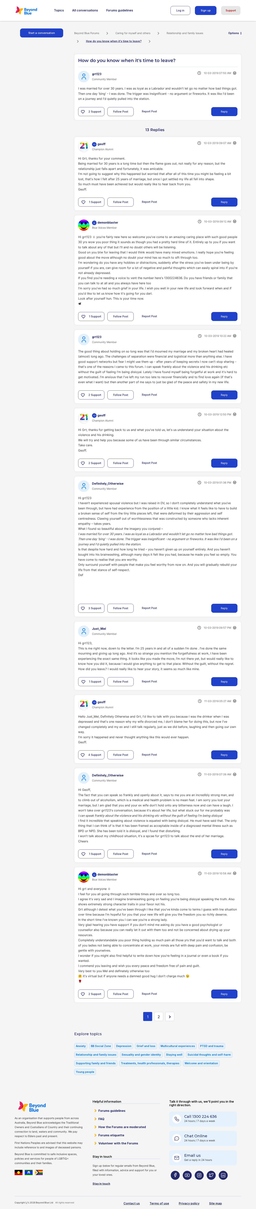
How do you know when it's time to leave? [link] (113, 41)
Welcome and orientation (201, 1063)
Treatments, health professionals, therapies (150, 1063)
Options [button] (233, 33)
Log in (180, 10)
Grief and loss (146, 1046)
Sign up (206, 10)
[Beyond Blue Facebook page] (175, 1182)
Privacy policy (189, 1203)
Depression (123, 1046)
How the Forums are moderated (122, 1127)
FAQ (101, 1119)
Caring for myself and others (132, 33)
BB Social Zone (101, 1046)
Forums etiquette (111, 1135)
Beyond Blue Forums (31, 10)
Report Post (149, 111)
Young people (85, 1071)
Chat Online (195, 1136)
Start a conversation (41, 32)
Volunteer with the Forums (118, 1143)
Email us (192, 1155)
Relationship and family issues (185, 33)
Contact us (132, 1203)
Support (231, 10)
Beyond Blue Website (32, 1106)
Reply (224, 111)
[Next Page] (169, 1016)
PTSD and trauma (211, 1046)
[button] (83, 111)
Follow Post (120, 111)
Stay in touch (101, 1183)
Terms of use (159, 1203)
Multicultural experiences (178, 1046)
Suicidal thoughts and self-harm (209, 1054)
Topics (59, 10)
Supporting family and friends (96, 1063)
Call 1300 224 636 (200, 1116)
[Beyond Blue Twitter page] (211, 1182)
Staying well (174, 1054)
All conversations (85, 10)
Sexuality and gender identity (141, 1054)
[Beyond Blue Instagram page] (199, 1182)
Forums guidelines (119, 10)
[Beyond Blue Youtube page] (187, 1182)
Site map (215, 1203)
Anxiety (81, 1046)
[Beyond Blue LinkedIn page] (223, 1182)
